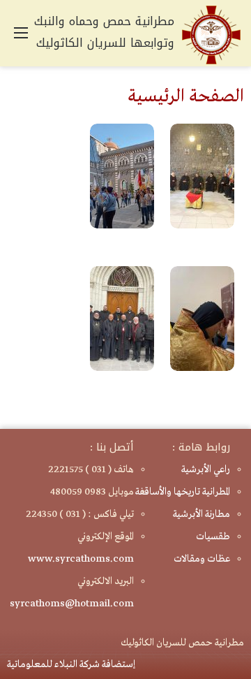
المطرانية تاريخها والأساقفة (182, 491)
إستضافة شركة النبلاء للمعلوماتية (71, 664)
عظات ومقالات (202, 559)
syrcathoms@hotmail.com (72, 603)
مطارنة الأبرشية (201, 514)
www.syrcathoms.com (81, 559)
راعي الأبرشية (205, 469)
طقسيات (213, 536)
